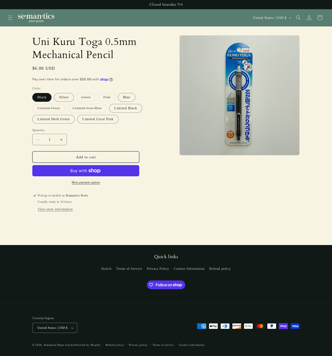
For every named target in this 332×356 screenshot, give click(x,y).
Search (106, 269)
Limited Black (125, 108)
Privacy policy (138, 344)
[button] (10, 17)
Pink (109, 98)
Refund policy (220, 269)
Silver (64, 97)
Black (41, 97)
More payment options (86, 182)
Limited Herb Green (53, 119)
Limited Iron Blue (90, 109)
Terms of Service (129, 269)
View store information (55, 209)
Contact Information (189, 269)
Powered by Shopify (87, 344)
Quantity (38, 130)
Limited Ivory (51, 109)
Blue (126, 97)
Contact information (192, 344)
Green (88, 98)
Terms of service (163, 344)
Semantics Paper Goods (59, 344)
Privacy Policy (158, 269)
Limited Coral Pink (98, 119)
